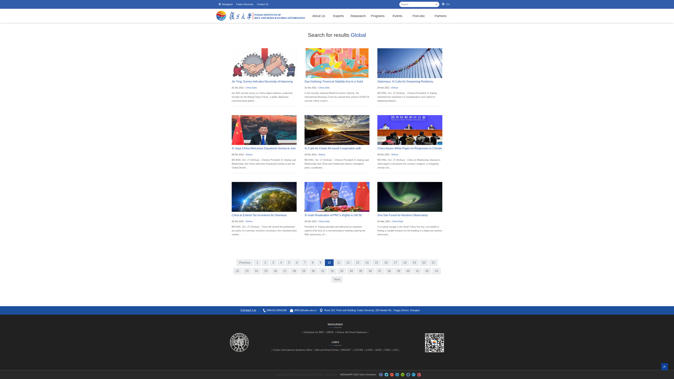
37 (379, 271)
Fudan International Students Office (292, 349)
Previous (244, 262)
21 (433, 262)
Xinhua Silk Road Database (351, 332)
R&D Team (359, 374)
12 (348, 262)
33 (341, 271)
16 (386, 262)
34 (351, 271)
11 (338, 262)
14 (367, 262)
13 (357, 262)
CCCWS (358, 349)
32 (332, 271)
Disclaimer (371, 374)
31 (322, 271)
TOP (664, 366)
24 (256, 271)
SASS (378, 349)
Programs (378, 16)
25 (265, 271)
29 (303, 271)
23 (247, 271)
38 (389, 271)
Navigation (227, 4)
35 (360, 271)
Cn (448, 4)
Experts (338, 16)
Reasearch (358, 16)
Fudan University (244, 4)
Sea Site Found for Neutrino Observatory (402, 215)
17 (395, 262)
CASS (369, 349)
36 (370, 271)
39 (398, 271)
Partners (441, 16)
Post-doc (418, 16)
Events (397, 16)
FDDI (387, 349)
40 (408, 271)
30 (313, 271)
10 (329, 262)
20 (423, 262)
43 (436, 271)
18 (405, 262)
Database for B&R (314, 332)
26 (275, 271)
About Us (318, 16)
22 (237, 271)
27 (284, 271)
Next (337, 279)
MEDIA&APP (346, 374)
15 (376, 262)
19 (414, 262)
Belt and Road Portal (326, 349)
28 (294, 271)
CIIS (395, 349)
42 (427, 271)
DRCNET (346, 349)
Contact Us (262, 4)
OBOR (330, 332)
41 (417, 271)
